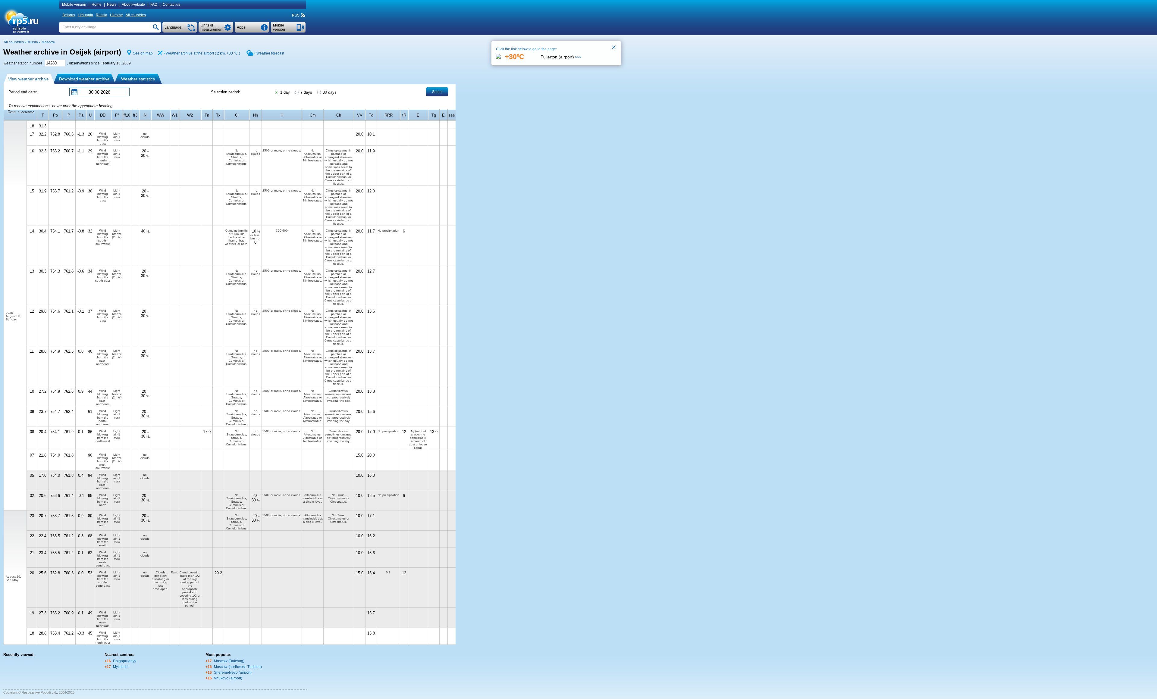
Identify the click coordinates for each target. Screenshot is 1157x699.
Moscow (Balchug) (229, 661)
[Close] (614, 47)
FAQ (153, 4)
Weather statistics (138, 78)
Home (97, 4)
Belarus (68, 15)
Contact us (171, 4)
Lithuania (85, 15)
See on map (143, 53)
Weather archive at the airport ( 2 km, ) (203, 53)
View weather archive (28, 78)
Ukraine (116, 15)
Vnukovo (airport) (228, 678)
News (111, 4)
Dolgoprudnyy (124, 661)
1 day (284, 92)
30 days (329, 92)
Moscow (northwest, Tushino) (238, 667)
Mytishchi (120, 667)
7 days (305, 92)
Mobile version (74, 4)
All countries (136, 15)
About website (133, 4)
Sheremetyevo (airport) (233, 672)
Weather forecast (270, 53)
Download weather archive (84, 78)
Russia (101, 15)
